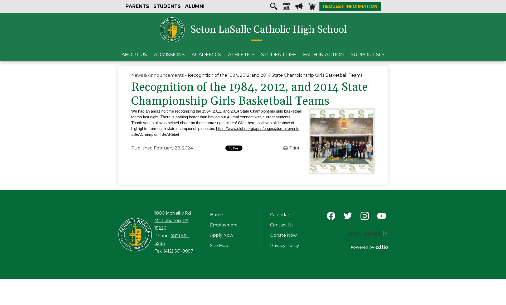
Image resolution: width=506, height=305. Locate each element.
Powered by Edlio (369, 247)
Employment (224, 224)
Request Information (350, 6)
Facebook (331, 216)
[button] (134, 54)
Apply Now (221, 235)
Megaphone (299, 6)
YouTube (381, 216)
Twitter (348, 216)
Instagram (364, 216)
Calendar (286, 6)
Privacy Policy (284, 245)
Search (273, 6)
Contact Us (281, 224)
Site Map (219, 245)
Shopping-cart (311, 6)
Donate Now (283, 235)
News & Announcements (157, 75)
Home (216, 214)
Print (294, 148)
